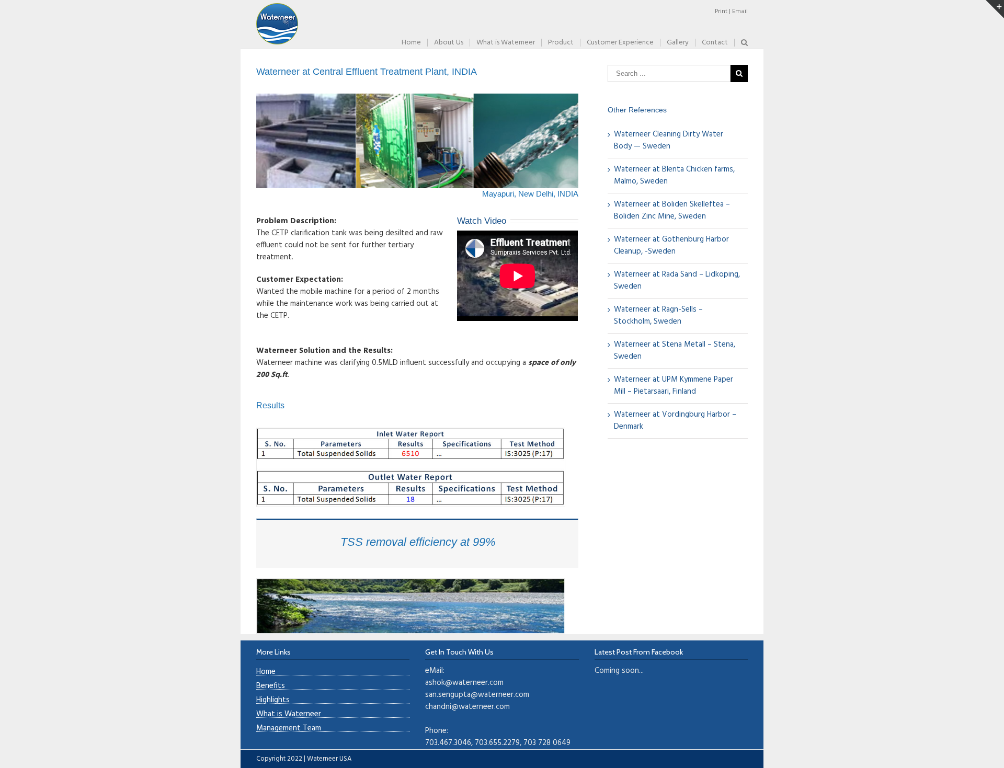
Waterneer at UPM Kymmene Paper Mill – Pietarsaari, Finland (673, 385)
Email (740, 11)
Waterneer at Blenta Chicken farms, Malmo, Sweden (674, 175)
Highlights (273, 700)
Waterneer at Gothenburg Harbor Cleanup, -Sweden (671, 245)
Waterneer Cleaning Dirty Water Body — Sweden (668, 140)
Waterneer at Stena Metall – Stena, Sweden (674, 350)
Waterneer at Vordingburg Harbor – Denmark (675, 420)
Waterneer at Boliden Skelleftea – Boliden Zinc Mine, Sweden (672, 210)
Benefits (270, 686)
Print (721, 11)
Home (266, 672)
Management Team (288, 728)
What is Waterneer (288, 714)
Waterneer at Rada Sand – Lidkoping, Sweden (677, 280)
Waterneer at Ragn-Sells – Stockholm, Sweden (658, 315)
